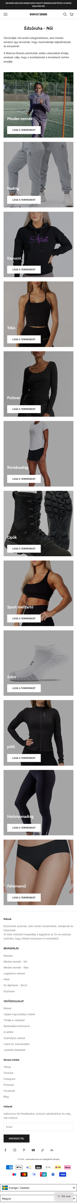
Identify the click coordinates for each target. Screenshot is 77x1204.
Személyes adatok (14, 1038)
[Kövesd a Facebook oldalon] (5, 1150)
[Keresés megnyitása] (65, 14)
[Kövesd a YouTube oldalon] (33, 1150)
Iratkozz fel (16, 1138)
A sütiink (8, 1031)
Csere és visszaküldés (17, 1043)
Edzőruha (9, 991)
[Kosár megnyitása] (71, 14)
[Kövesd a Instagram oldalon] (14, 1150)
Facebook (9, 1090)
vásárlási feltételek (14, 1049)
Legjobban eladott (14, 973)
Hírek (7, 979)
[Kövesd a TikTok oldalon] (42, 1150)
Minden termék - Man (16, 967)
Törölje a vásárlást (14, 1020)
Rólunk (7, 1008)
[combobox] (38, 1187)
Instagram (9, 1078)
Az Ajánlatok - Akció (15, 985)
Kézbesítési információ (17, 1026)
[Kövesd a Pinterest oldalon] (24, 1150)
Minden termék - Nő (15, 961)
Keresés (8, 955)
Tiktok (7, 1066)
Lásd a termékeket (24, 129)
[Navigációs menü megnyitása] (6, 14)
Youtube (8, 1072)
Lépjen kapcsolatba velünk (19, 1014)
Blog (6, 1096)
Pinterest (9, 1084)
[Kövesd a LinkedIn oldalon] (52, 1150)
